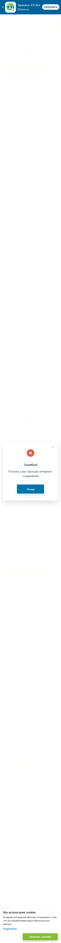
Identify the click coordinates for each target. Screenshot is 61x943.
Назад (30, 489)
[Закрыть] (3, 7)
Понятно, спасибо (40, 936)
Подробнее (10, 928)
